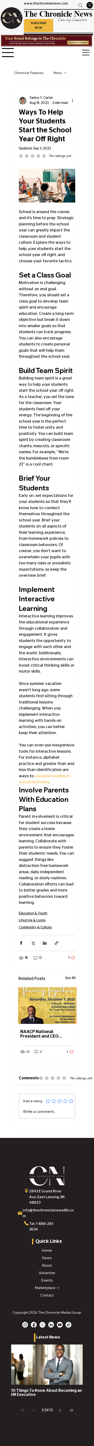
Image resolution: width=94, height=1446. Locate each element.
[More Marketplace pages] (58, 1288)
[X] (42, 1325)
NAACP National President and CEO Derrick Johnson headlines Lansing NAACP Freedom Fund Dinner (46, 1034)
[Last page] (71, 1410)
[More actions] (72, 100)
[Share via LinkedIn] (44, 943)
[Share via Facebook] (21, 943)
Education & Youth (33, 913)
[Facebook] (34, 1325)
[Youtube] (60, 1325)
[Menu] (89, 5)
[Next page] (60, 1410)
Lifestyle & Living (32, 920)
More (57, 73)
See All (70, 978)
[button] (38, 25)
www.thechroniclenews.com (46, 3)
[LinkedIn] (51, 1325)
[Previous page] (34, 1410)
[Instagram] (25, 1325)
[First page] (22, 1410)
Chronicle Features (29, 73)
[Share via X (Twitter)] (33, 943)
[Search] (80, 5)
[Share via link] (56, 943)
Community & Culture (35, 927)
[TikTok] (68, 1325)
